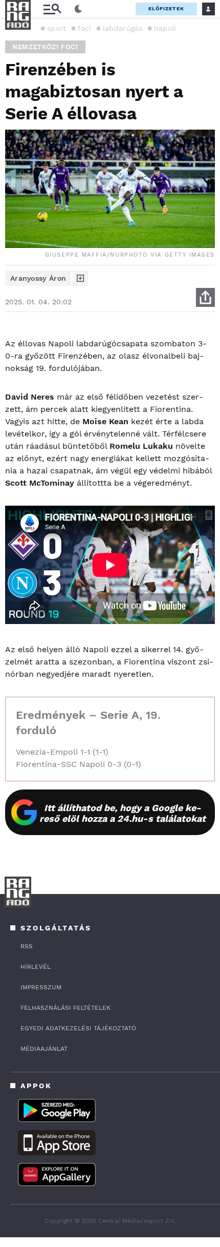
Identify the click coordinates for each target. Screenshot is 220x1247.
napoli (165, 28)
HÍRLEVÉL (35, 966)
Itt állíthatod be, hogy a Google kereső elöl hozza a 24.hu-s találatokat (122, 813)
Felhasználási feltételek (65, 1007)
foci (85, 28)
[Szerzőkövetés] (80, 278)
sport (57, 28)
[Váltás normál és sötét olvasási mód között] (78, 9)
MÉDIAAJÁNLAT (44, 1048)
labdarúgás (123, 28)
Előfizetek (166, 8)
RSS (26, 946)
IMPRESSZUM (40, 987)
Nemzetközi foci (45, 47)
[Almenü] (52, 9)
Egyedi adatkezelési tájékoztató (78, 1028)
